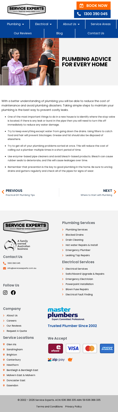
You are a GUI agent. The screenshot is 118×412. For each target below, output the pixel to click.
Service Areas (101, 24)
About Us (69, 24)
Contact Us (96, 33)
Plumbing (14, 24)
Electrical (41, 24)
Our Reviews (23, 33)
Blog (59, 33)
